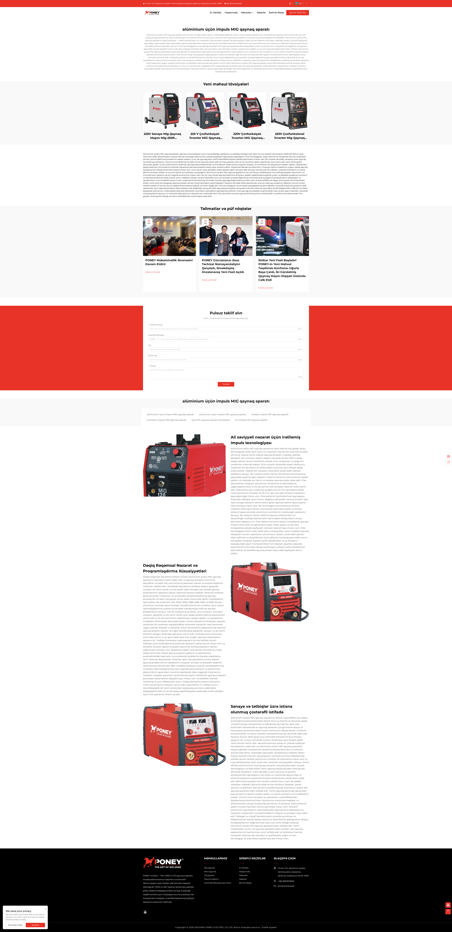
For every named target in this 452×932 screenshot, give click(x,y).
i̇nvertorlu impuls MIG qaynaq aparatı (166, 420)
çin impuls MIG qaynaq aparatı (251, 420)
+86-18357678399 (286, 881)
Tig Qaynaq (209, 875)
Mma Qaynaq (210, 871)
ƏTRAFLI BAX (162, 111)
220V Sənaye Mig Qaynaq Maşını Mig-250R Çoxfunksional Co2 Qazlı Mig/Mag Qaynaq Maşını (162, 136)
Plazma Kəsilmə (211, 879)
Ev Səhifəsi (215, 12)
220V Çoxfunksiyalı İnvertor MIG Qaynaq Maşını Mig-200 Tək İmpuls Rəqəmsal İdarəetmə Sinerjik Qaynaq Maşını (247, 136)
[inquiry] (448, 462)
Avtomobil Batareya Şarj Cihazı (217, 883)
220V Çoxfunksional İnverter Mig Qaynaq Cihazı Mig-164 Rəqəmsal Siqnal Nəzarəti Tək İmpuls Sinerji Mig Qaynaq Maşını (289, 136)
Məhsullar (246, 12)
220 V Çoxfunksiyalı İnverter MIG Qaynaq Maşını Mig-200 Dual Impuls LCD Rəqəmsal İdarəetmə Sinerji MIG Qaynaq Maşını (204, 136)
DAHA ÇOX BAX (152, 272)
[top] (448, 911)
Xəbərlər (261, 12)
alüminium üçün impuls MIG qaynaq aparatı (170, 414)
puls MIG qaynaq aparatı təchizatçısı (211, 420)
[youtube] (145, 912)
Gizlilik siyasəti (269, 927)
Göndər (226, 384)
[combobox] (153, 339)
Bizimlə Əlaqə (276, 12)
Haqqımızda (231, 12)
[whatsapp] (448, 456)
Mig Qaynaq (209, 868)
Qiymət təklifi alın (297, 12)
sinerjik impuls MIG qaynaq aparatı (269, 414)
